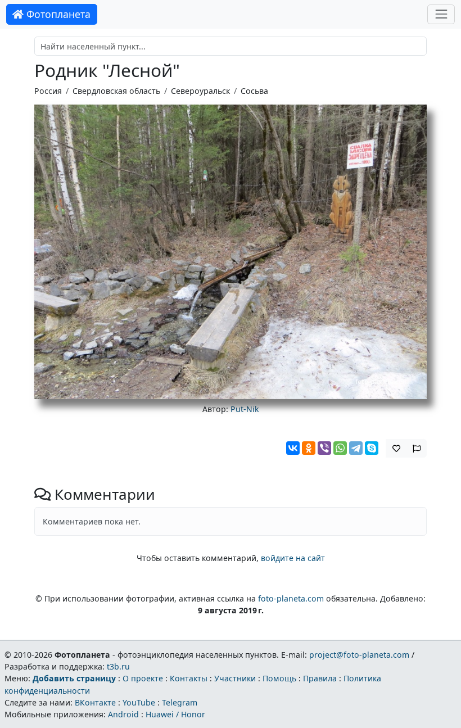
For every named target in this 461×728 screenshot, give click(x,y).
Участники (235, 678)
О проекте (143, 678)
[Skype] (371, 448)
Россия (48, 90)
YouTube (139, 702)
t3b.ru (118, 666)
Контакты (188, 678)
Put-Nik (245, 409)
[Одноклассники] (308, 448)
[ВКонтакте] (293, 448)
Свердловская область (116, 90)
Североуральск (200, 90)
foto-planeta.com (291, 598)
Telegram (179, 702)
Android (123, 714)
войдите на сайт (293, 558)
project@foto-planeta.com (359, 654)
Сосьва (254, 90)
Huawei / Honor (175, 714)
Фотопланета (57, 14)
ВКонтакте (95, 702)
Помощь (279, 678)
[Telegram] (356, 448)
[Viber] (324, 448)
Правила (320, 678)
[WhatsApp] (340, 448)
